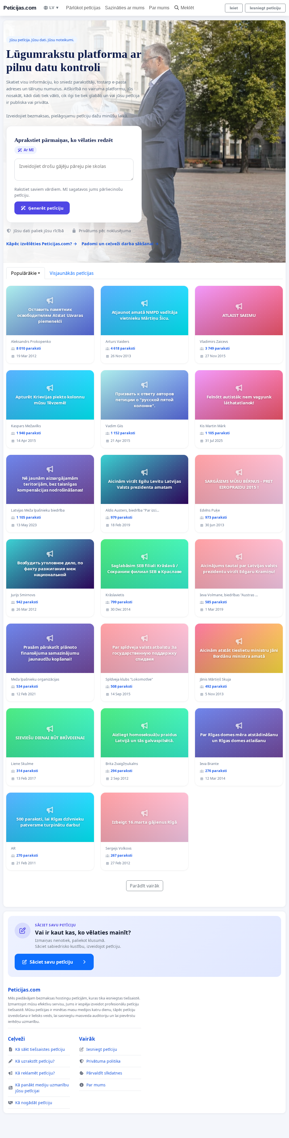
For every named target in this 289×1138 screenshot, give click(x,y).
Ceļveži (16, 1038)
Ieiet (234, 8)
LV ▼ (54, 7)
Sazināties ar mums (124, 7)
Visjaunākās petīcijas (72, 273)
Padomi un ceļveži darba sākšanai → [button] (120, 243)
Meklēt (187, 7)
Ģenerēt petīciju (46, 208)
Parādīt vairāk (144, 886)
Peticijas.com (19, 8)
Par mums (159, 7)
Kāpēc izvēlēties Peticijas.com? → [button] (41, 243)
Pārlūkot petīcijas (83, 7)
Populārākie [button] (24, 273)
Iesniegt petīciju (265, 8)
